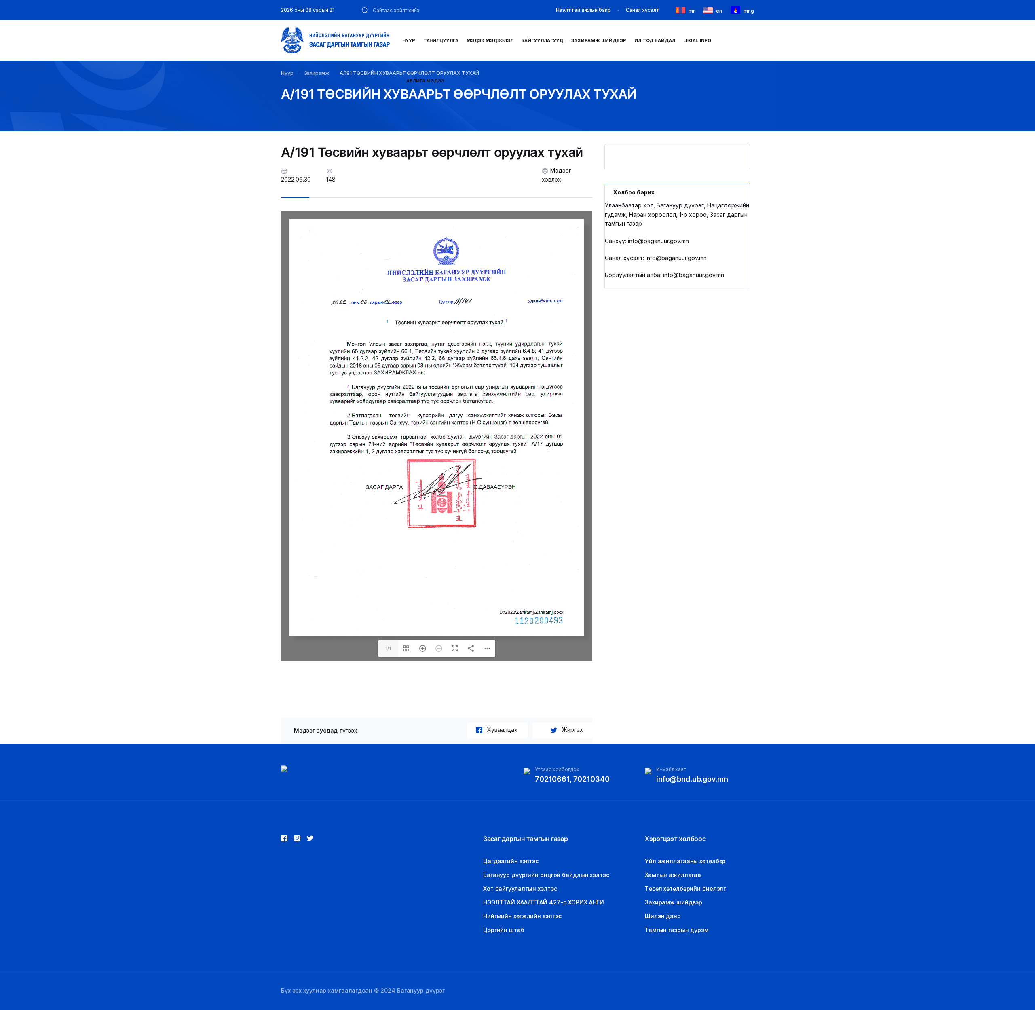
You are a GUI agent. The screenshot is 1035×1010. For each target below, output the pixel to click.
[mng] (737, 9)
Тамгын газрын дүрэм (677, 929)
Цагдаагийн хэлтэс (511, 861)
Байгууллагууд (542, 40)
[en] (709, 9)
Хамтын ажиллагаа (673, 874)
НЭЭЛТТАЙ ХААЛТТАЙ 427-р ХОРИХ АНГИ (543, 902)
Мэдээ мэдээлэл (490, 40)
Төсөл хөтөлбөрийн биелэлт (686, 888)
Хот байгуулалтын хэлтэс (520, 888)
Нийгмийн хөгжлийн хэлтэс (522, 916)
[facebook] (284, 838)
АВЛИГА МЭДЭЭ (425, 81)
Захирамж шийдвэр (598, 40)
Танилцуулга (440, 40)
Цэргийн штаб (503, 929)
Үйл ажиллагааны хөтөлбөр (685, 861)
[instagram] (310, 838)
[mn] (682, 9)
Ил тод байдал (654, 40)
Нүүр (408, 40)
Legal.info (697, 40)
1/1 (388, 648)
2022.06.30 (296, 179)
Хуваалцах (502, 729)
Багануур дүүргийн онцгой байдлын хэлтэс (546, 874)
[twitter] (297, 838)
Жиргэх (572, 729)
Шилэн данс (662, 916)
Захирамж (316, 73)
